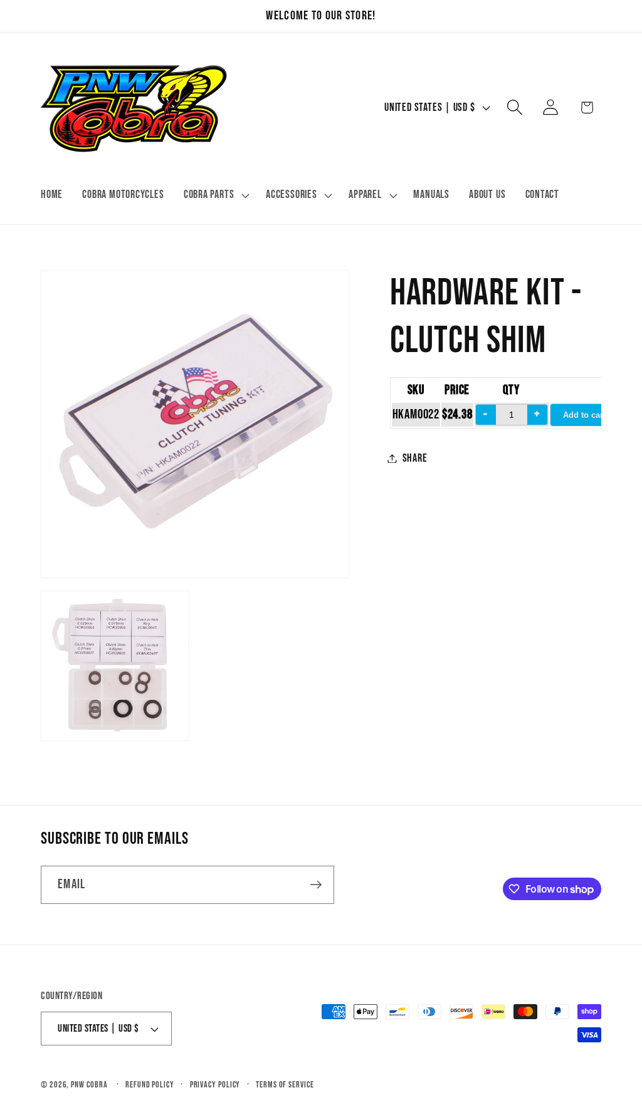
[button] (215, 195)
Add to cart (584, 415)
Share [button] (415, 458)
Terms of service (285, 1084)
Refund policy (149, 1084)
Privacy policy (215, 1084)
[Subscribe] (316, 885)
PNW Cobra (89, 1084)
